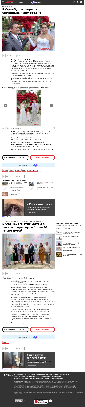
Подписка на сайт (64, 374)
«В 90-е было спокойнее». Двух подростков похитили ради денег (72, 237)
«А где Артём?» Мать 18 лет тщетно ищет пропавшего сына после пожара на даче (72, 227)
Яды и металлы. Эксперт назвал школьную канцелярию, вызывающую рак (71, 249)
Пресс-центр (31, 374)
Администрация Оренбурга (9, 269)
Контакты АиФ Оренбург (32, 376)
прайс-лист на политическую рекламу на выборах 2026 (28, 378)
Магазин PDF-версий (19, 376)
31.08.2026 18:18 (6, 221)
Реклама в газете (56, 376)
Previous (6, 105)
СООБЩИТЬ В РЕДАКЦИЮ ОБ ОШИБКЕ (54, 378)
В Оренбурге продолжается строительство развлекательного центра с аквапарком (18, 189)
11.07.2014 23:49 (6, 6)
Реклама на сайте (45, 376)
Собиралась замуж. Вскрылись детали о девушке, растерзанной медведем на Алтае (71, 232)
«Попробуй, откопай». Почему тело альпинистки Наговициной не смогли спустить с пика (72, 243)
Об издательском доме (20, 374)
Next (51, 105)
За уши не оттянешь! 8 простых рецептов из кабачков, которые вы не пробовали (73, 254)
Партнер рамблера (28, 400)
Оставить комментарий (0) (42, 157)
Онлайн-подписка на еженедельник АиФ (47, 374)
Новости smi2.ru (7, 216)
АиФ (15, 51)
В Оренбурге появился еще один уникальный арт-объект (18, 183)
